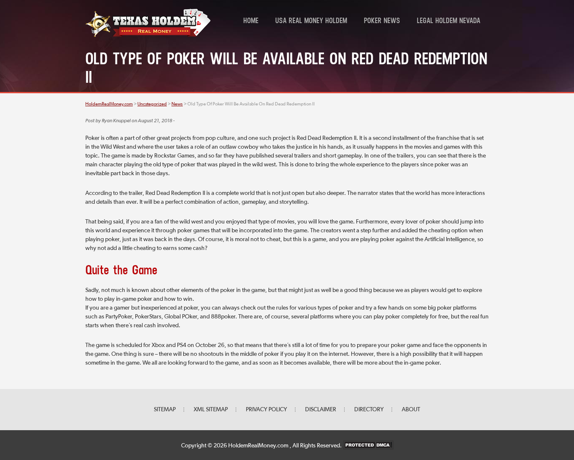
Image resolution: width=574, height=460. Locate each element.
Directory (369, 410)
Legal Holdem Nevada (448, 21)
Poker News (382, 21)
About (411, 410)
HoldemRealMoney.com (259, 446)
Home (250, 21)
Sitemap (165, 410)
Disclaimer (320, 410)
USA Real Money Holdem (311, 21)
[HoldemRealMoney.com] (148, 36)
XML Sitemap (211, 410)
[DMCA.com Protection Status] (368, 446)
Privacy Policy (266, 410)
